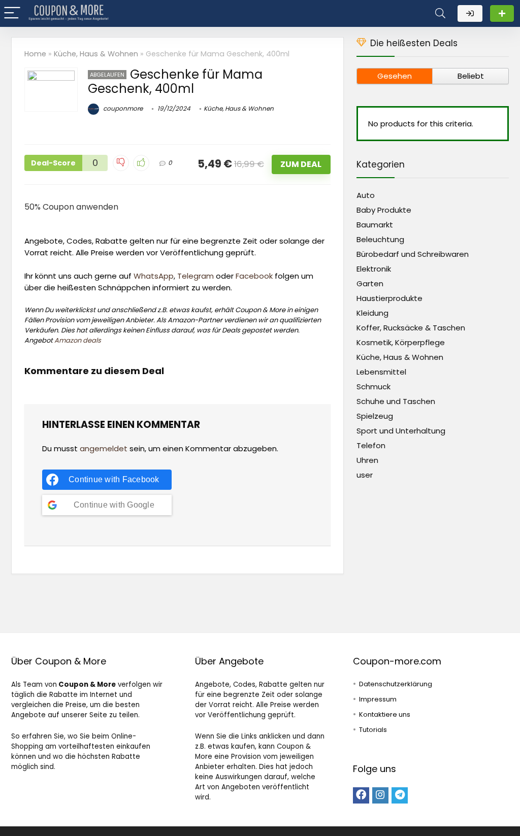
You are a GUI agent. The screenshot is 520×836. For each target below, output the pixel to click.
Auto (365, 195)
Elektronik (373, 268)
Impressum (378, 699)
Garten (369, 283)
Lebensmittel (381, 371)
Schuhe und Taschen (395, 401)
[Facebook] (361, 795)
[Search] (440, 13)
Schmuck (373, 386)
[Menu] (12, 13)
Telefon (370, 445)
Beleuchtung (380, 239)
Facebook (254, 276)
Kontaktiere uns (384, 714)
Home (35, 54)
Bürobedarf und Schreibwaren (412, 254)
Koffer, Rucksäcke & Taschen (410, 327)
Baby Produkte (383, 210)
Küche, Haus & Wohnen (96, 54)
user (364, 475)
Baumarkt (374, 224)
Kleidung (372, 313)
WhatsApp (154, 276)
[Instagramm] (380, 795)
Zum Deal (300, 164)
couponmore (122, 108)
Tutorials (373, 729)
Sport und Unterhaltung (400, 430)
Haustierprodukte (389, 298)
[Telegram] (400, 795)
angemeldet (103, 448)
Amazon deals (77, 340)
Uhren (367, 460)
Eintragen (502, 13)
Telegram (195, 276)
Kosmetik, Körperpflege (400, 342)
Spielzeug (374, 416)
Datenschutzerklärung (395, 684)
